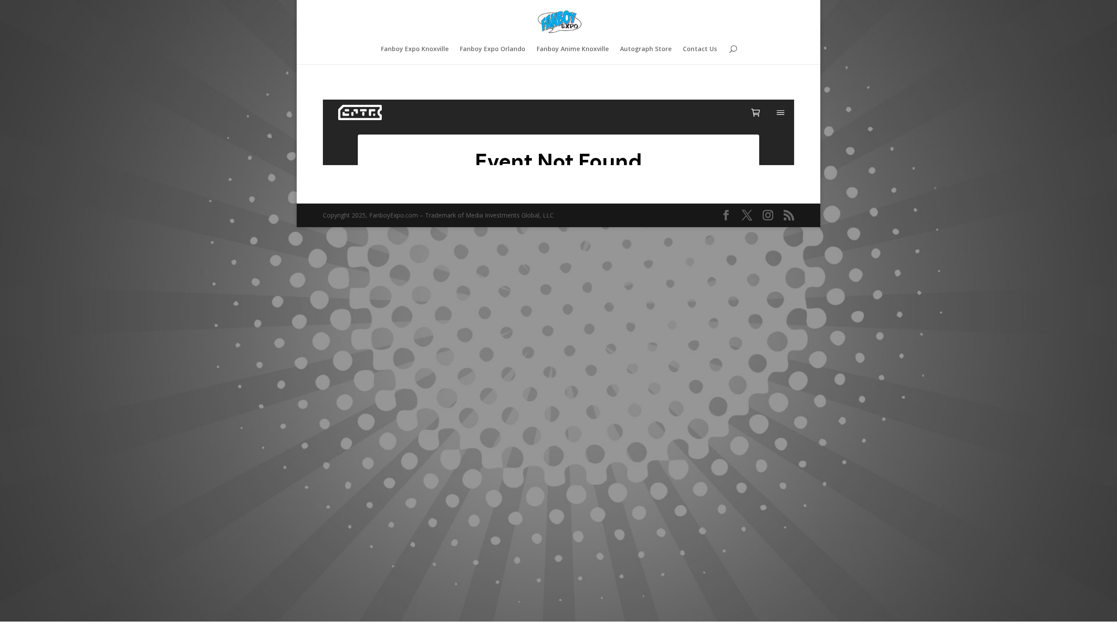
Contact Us (700, 49)
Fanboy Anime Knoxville (573, 49)
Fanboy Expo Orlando (492, 49)
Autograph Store (646, 49)
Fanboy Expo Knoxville (415, 49)
